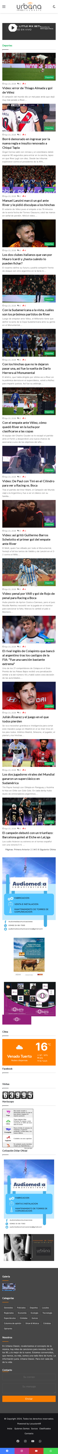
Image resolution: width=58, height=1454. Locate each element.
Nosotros (7, 1337)
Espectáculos (10, 1318)
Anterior (26, 849)
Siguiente (44, 849)
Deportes (34, 1308)
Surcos (35, 1318)
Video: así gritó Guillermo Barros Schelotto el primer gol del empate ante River (26, 539)
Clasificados (45, 1428)
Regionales (9, 1313)
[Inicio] (29, 6)
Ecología (34, 1313)
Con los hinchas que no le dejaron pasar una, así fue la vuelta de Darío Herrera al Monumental (26, 368)
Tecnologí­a (47, 1313)
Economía (22, 1313)
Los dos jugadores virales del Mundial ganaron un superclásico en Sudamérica (28, 778)
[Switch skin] (54, 7)
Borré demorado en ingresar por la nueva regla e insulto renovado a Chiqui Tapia (26, 143)
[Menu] (3, 7)
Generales (8, 1308)
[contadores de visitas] (17, 1098)
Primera (17, 849)
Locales (45, 1308)
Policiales (21, 1308)
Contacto (7, 1370)
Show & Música (32, 1323)
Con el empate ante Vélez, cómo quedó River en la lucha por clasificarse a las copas (24, 427)
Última (53, 849)
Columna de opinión (12, 1323)
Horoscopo (28, 1148)
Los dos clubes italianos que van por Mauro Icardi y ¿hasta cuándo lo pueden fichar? (27, 259)
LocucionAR (35, 1423)
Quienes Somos (22, 1428)
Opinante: (8, 1328)
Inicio (9, 1428)
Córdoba (23, 1318)
